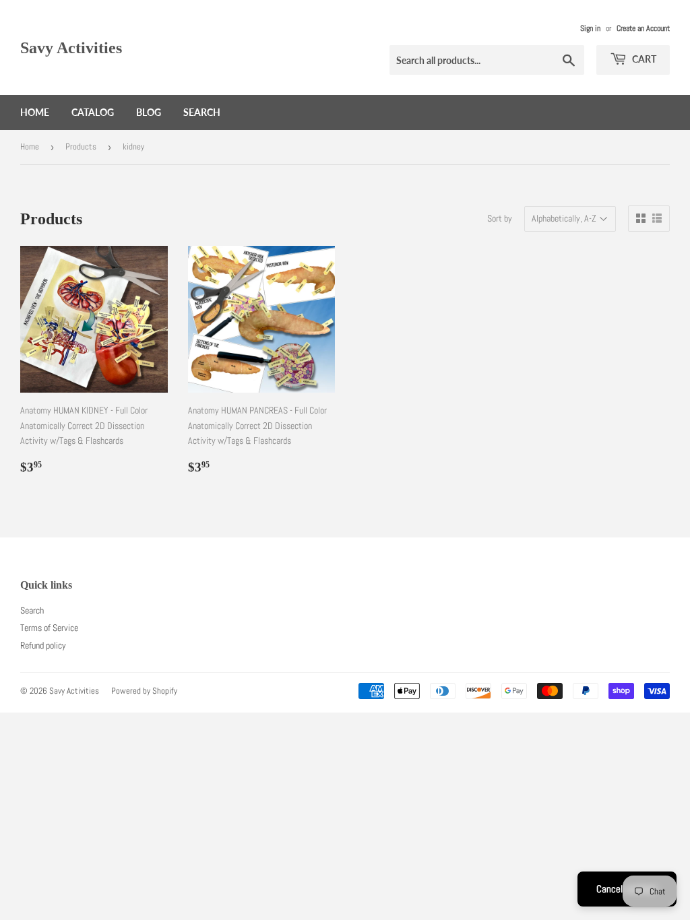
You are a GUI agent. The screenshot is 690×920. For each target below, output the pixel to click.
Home (34, 112)
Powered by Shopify (144, 690)
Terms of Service (49, 628)
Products (80, 146)
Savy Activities (71, 47)
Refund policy (43, 645)
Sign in (590, 28)
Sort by (499, 218)
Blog (148, 112)
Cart (643, 59)
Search (201, 112)
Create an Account (643, 28)
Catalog (92, 112)
